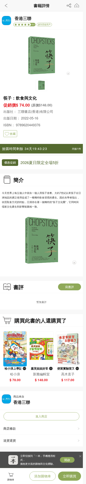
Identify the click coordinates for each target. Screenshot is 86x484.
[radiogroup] (22, 24)
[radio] (16, 24)
